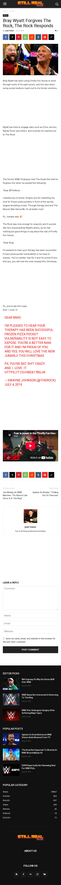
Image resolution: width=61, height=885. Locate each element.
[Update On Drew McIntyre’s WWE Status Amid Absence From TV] (11, 739)
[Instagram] (37, 874)
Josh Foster (9, 31)
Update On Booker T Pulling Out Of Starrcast (45, 494)
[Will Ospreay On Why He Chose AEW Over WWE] (11, 684)
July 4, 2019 (13, 384)
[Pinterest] (19, 37)
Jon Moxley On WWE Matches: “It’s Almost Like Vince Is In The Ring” (15, 495)
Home (5, 11)
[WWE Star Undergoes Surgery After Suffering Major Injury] (11, 715)
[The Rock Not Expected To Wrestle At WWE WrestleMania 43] (11, 754)
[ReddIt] (32, 37)
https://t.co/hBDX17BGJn (25, 372)
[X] (12, 37)
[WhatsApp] (25, 37)
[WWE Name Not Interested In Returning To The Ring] (11, 699)
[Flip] (45, 37)
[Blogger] (16, 874)
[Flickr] (30, 874)
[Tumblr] (38, 37)
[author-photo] (30, 523)
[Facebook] (6, 37)
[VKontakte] (44, 874)
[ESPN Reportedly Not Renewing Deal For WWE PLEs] (11, 770)
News (12, 11)
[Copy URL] (51, 37)
